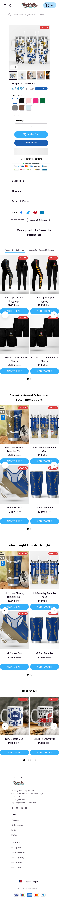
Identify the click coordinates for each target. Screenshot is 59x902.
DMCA (14, 835)
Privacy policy (16, 847)
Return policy (16, 862)
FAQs (13, 830)
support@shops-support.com (23, 803)
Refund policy (16, 867)
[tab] (28, 379)
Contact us (15, 820)
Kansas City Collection (38, 220)
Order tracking (17, 825)
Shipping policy (17, 857)
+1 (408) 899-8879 (18, 799)
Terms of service (18, 852)
